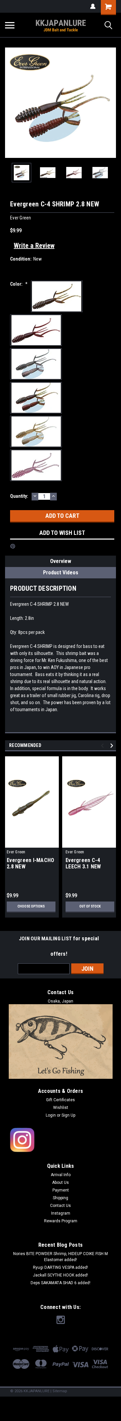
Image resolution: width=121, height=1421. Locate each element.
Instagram (60, 1213)
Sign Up (68, 1115)
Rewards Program (60, 1221)
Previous (10, 103)
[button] (61, 1140)
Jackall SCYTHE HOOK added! (60, 1275)
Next (111, 103)
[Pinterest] (12, 546)
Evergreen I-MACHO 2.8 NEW (30, 863)
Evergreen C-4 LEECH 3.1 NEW (83, 863)
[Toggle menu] (9, 25)
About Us (60, 1182)
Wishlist (60, 1107)
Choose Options (31, 906)
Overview (60, 561)
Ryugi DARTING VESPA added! (60, 1267)
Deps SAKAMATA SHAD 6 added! (60, 1283)
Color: (19, 284)
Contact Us (60, 1205)
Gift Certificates (60, 1100)
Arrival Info (61, 1174)
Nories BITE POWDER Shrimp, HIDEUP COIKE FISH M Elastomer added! (60, 1256)
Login (51, 1115)
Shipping (60, 1198)
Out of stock (90, 906)
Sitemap (59, 1391)
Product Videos (60, 572)
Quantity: (19, 496)
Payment (60, 1190)
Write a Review (34, 246)
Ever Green (16, 852)
